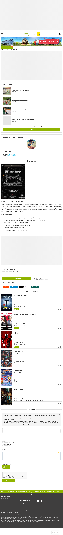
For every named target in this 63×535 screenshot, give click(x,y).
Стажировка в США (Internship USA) (20, 90)
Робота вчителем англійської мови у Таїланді (23, 119)
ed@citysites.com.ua (12, 155)
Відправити (8, 480)
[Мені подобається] (58, 309)
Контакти (30, 503)
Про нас (25, 503)
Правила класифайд (26, 524)
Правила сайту (17, 524)
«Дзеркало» (18, 333)
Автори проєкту (36, 503)
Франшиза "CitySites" (6, 496)
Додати (31, 129)
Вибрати (7, 466)
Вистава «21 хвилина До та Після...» (25, 314)
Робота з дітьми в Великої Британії (20, 109)
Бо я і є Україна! (19, 389)
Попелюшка (18, 370)
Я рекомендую (17, 278)
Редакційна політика (36, 524)
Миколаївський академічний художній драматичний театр (29, 363)
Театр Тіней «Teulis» (20, 295)
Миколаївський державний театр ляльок (25, 381)
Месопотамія (18, 351)
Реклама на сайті (5, 495)
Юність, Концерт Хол (20, 306)
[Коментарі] (60, 309)
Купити (15, 309)
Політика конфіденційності (7, 524)
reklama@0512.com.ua (28, 510)
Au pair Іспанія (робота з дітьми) (20, 100)
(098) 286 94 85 (11, 154)
